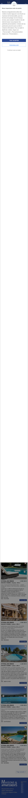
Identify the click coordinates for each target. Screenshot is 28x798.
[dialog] (14, 283)
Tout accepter (14, 40)
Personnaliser (14, 45)
